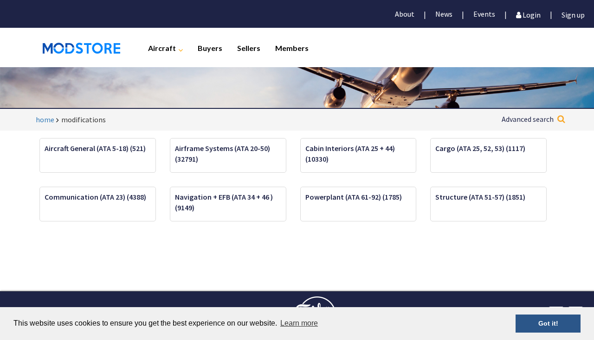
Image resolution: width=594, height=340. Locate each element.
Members (292, 47)
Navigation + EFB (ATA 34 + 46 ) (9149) (224, 202)
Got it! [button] (548, 323)
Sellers (248, 47)
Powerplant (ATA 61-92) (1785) (353, 196)
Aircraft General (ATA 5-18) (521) (95, 148)
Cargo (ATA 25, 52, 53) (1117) (480, 148)
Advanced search (528, 119)
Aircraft (162, 47)
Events (484, 14)
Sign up (573, 14)
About (404, 14)
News (443, 14)
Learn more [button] (299, 323)
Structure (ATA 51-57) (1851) (480, 196)
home (45, 119)
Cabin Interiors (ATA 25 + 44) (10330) (350, 154)
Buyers (210, 47)
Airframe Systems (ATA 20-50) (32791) (222, 154)
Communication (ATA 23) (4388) (95, 196)
